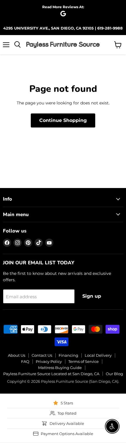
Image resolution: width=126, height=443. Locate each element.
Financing (68, 355)
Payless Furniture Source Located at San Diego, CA (51, 373)
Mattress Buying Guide (60, 367)
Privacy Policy (49, 361)
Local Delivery (98, 355)
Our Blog (114, 373)
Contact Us (42, 355)
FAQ (25, 361)
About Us (16, 355)
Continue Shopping (63, 120)
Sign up (91, 296)
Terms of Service (83, 361)
